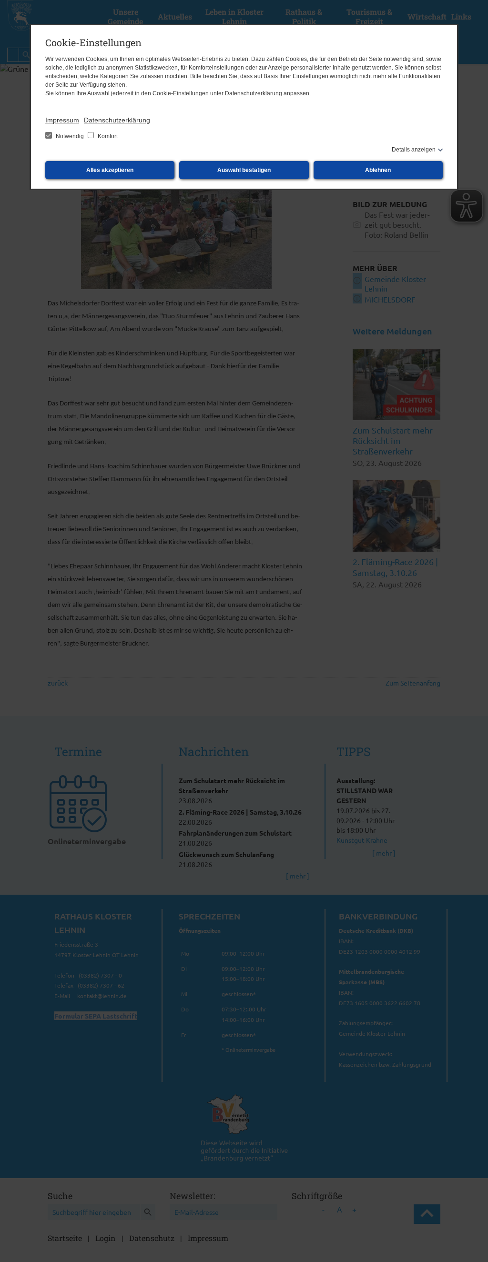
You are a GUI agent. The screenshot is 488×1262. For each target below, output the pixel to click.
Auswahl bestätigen (244, 170)
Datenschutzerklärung (117, 120)
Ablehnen (378, 170)
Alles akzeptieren (109, 170)
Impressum (62, 120)
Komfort (107, 136)
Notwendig (69, 136)
